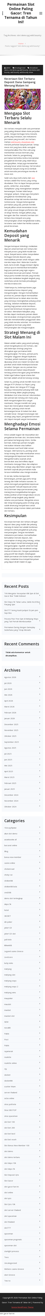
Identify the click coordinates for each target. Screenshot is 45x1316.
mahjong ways (10, 980)
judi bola (7, 939)
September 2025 (11, 742)
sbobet (7, 1075)
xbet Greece (9, 1275)
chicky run (8, 875)
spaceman (8, 1233)
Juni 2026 (8, 689)
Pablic (6, 1033)
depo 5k (7, 904)
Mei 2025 (8, 765)
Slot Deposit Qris (11, 1175)
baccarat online (10, 845)
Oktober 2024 (10, 806)
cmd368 (7, 892)
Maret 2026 (9, 706)
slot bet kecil (9, 1133)
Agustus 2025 (10, 748)
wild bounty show (26, 72)
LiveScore (8, 957)
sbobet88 (8, 1080)
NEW (6, 1022)
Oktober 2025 (10, 736)
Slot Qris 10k (9, 1204)
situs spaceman (11, 1116)
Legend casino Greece (13, 951)
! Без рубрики (10, 828)
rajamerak (8, 1051)
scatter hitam (10, 1086)
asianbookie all (10, 839)
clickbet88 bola (10, 886)
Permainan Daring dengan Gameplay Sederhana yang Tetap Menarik (19, 628)
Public (6, 1045)
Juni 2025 (8, 759)
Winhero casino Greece (14, 1269)
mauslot (7, 1004)
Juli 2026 (8, 683)
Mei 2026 (8, 695)
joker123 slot (10, 933)
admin (7, 68)
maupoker (8, 998)
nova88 (7, 1027)
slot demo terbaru (12, 1157)
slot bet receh (10, 1139)
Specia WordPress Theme (22, 1307)
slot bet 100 (9, 1122)
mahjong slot (9, 975)
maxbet (7, 1010)
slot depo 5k (9, 1169)
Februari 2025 (10, 783)
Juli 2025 (8, 754)
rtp (5, 1069)
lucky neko (8, 963)
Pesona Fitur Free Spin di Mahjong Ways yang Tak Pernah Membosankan (21, 620)
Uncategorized (19, 68)
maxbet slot (9, 1016)
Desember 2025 (11, 724)
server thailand (10, 1092)
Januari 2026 (9, 718)
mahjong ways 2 (11, 986)
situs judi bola (10, 1104)
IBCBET (7, 916)
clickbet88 (8, 880)
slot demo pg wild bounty (18, 70)
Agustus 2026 (10, 677)
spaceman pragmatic (13, 1239)
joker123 (8, 927)
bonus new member (12, 857)
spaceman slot (10, 1245)
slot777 (7, 1228)
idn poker (8, 922)
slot (33, 178)
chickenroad (9, 869)
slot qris (7, 1198)
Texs (6, 1257)
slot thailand (9, 1222)
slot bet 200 (9, 1127)
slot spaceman (10, 1216)
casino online (9, 863)
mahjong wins (10, 992)
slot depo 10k (10, 1163)
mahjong (8, 969)
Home (21, 43)
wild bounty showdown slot (22, 142)
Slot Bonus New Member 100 (16, 1145)
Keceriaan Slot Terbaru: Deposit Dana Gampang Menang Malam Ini (19, 82)
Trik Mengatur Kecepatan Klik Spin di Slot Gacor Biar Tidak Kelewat (21, 594)
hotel (6, 910)
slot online (8, 1192)
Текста (7, 1280)
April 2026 (8, 701)
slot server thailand (12, 1210)
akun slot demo (10, 833)
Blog (6, 851)
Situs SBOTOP (10, 1110)
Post (6, 1039)
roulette (7, 1057)
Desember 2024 (11, 795)
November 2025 (11, 730)
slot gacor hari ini (11, 1186)
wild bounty (14, 72)
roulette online (10, 1063)
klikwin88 (8, 945)
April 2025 (8, 771)
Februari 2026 (10, 712)
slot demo (8, 1151)
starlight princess (11, 1251)
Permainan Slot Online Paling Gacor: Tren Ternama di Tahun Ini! (20, 13)
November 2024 (11, 801)
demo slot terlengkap (13, 898)
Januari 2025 (9, 789)
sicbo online (9, 1098)
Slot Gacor (8, 1180)
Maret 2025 (9, 777)
